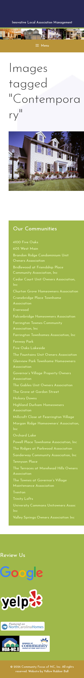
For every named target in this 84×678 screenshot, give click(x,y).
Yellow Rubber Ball (56, 671)
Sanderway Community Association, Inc (44, 455)
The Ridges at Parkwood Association (42, 448)
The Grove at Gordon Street (36, 392)
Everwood (21, 310)
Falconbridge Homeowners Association (44, 316)
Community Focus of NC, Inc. (42, 11)
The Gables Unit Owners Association (43, 385)
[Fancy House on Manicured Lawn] (46, 161)
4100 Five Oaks (25, 242)
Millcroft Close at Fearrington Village (43, 417)
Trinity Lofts (23, 499)
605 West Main (25, 249)
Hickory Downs (25, 398)
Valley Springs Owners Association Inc (44, 517)
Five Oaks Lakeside (29, 348)
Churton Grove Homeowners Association (45, 291)
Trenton (19, 492)
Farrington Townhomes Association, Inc (44, 335)
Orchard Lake (24, 435)
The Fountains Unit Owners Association (45, 355)
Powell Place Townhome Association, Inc (45, 442)
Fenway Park (23, 342)
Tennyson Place (25, 462)
